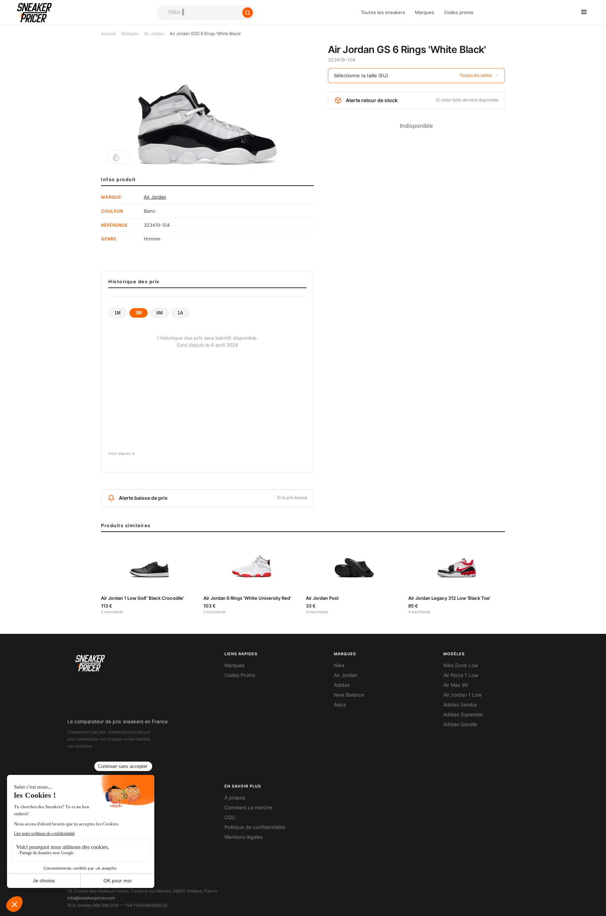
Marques (424, 12)
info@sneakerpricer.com (91, 898)
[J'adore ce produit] (118, 157)
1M (117, 313)
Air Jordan (154, 33)
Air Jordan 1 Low (462, 694)
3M (138, 313)
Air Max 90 (455, 685)
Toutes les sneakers (383, 12)
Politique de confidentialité (254, 827)
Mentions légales (243, 837)
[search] (206, 13)
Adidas (342, 685)
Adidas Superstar (463, 714)
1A (180, 313)
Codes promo (458, 12)
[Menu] (584, 12)
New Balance (349, 694)
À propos (234, 797)
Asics (340, 704)
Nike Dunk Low (460, 665)
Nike (339, 665)
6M (159, 313)
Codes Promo (239, 675)
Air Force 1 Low (460, 675)
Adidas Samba (460, 704)
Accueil (108, 33)
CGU (229, 817)
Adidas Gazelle (460, 724)
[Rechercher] (247, 12)
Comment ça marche (248, 807)
